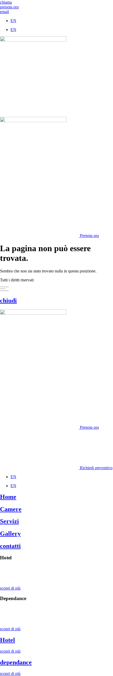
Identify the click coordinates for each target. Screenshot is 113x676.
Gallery (10, 533)
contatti (10, 546)
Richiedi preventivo (95, 468)
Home (8, 496)
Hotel (7, 640)
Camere (11, 509)
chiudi (8, 300)
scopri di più (10, 588)
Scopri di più (10, 568)
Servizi (9, 521)
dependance (16, 662)
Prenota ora (89, 235)
